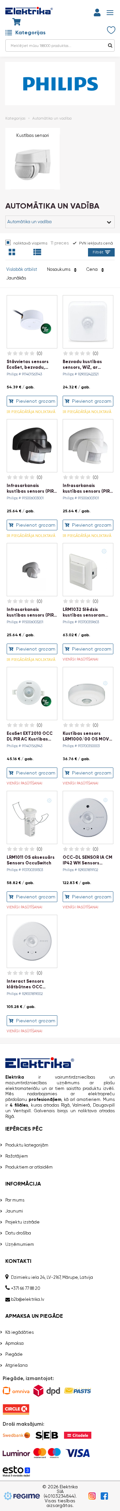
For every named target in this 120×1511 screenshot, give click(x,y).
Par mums (14, 1200)
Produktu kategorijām (26, 1145)
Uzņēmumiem (19, 1244)
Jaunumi (14, 1211)
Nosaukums (59, 269)
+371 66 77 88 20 (25, 1288)
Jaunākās (16, 277)
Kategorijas (30, 32)
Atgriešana (16, 1365)
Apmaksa (14, 1343)
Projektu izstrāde (22, 1222)
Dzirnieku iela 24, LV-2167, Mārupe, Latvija (52, 1277)
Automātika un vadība (52, 118)
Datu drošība (18, 1233)
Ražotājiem (16, 1156)
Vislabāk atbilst (21, 269)
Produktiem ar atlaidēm (29, 1167)
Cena (93, 269)
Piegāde (14, 1354)
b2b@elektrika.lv (27, 1299)
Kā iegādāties (19, 1332)
